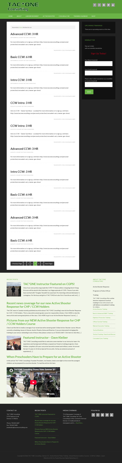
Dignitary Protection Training (101, 317)
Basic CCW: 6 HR (21, 57)
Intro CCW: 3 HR (21, 80)
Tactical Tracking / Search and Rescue (104, 334)
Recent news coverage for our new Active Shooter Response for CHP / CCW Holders (39, 304)
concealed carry (70, 50)
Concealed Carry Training (100, 338)
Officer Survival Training (100, 321)
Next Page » (49, 263)
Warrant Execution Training (101, 326)
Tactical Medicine (98, 330)
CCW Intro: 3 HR (21, 102)
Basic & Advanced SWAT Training (103, 313)
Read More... (79, 423)
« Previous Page (17, 263)
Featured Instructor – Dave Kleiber (45, 337)
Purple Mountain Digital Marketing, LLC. (66, 458)
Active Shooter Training (100, 309)
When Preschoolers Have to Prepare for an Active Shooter (44, 356)
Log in (103, 456)
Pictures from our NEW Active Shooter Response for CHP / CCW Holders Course (46, 431)
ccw (63, 50)
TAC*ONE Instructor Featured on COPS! (49, 284)
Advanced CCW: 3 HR (24, 34)
